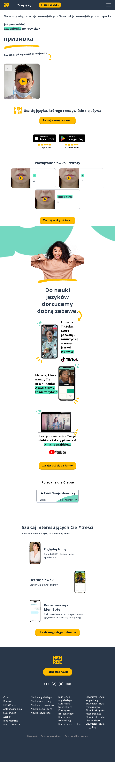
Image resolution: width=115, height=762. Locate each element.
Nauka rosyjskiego (14, 16)
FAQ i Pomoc (9, 705)
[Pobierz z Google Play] (72, 138)
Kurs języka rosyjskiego (42, 16)
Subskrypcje (9, 712)
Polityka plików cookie (76, 736)
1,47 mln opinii (72, 147)
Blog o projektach (12, 724)
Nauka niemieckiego (41, 708)
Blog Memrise (10, 720)
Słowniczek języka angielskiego (95, 698)
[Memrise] (6, 5)
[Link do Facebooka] (46, 684)
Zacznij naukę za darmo (57, 120)
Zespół (7, 716)
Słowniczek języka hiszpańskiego (95, 712)
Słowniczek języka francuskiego (95, 705)
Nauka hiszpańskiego (42, 705)
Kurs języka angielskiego (65, 698)
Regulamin (32, 736)
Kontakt (7, 701)
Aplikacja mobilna (12, 708)
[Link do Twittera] (54, 684)
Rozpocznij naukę (50, 4)
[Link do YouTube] (61, 684)
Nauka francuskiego (41, 701)
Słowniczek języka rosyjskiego (76, 16)
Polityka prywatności (51, 736)
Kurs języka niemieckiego (65, 718)
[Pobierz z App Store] (44, 138)
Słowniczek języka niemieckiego (95, 718)
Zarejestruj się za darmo (57, 465)
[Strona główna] (18, 110)
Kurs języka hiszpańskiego (66, 712)
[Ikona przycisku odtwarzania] (23, 81)
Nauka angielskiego (41, 697)
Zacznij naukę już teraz (57, 220)
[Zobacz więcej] (108, 5)
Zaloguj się (24, 5)
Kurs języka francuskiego (65, 705)
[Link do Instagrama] (68, 684)
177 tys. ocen (44, 147)
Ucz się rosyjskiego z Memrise (57, 632)
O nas (6, 697)
